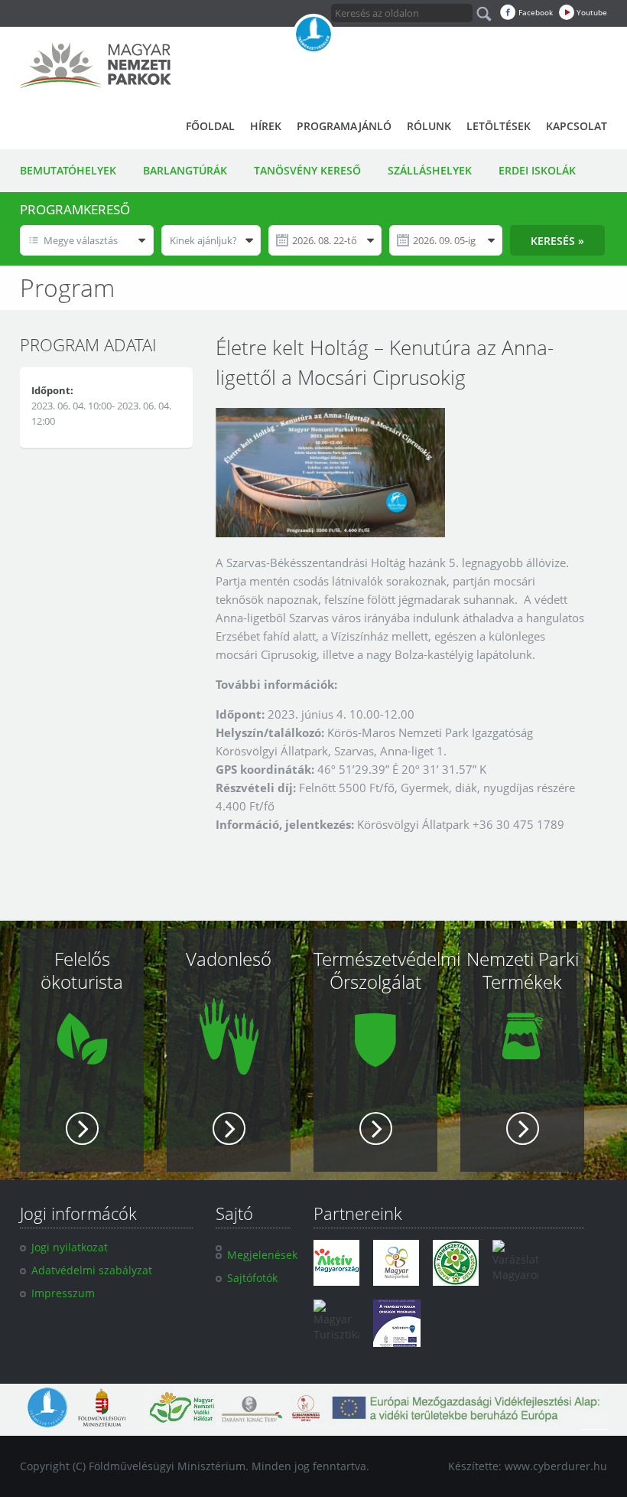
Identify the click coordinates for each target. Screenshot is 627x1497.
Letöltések (498, 126)
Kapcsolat (576, 126)
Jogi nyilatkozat (69, 1247)
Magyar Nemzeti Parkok (95, 65)
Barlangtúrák (185, 170)
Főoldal (210, 126)
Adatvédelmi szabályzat (91, 1270)
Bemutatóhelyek (68, 170)
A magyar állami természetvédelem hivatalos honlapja (313, 34)
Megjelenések (262, 1255)
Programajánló (344, 126)
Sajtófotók (252, 1277)
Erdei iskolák (537, 170)
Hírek (265, 126)
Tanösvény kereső (307, 170)
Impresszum (63, 1293)
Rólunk (429, 126)
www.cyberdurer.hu (556, 1466)
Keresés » (557, 240)
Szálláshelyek (430, 170)
